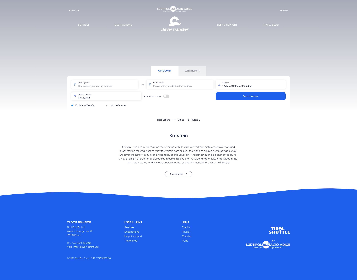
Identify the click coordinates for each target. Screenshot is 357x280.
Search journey (250, 96)
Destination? (158, 83)
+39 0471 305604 (81, 243)
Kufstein (196, 120)
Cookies (186, 236)
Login (284, 10)
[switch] (166, 96)
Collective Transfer (85, 105)
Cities (181, 120)
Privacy (186, 231)
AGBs (185, 240)
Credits (186, 227)
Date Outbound (84, 94)
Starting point (83, 83)
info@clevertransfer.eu (86, 246)
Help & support (227, 25)
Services (84, 25)
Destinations (123, 25)
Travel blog (271, 25)
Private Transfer (118, 105)
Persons (225, 83)
